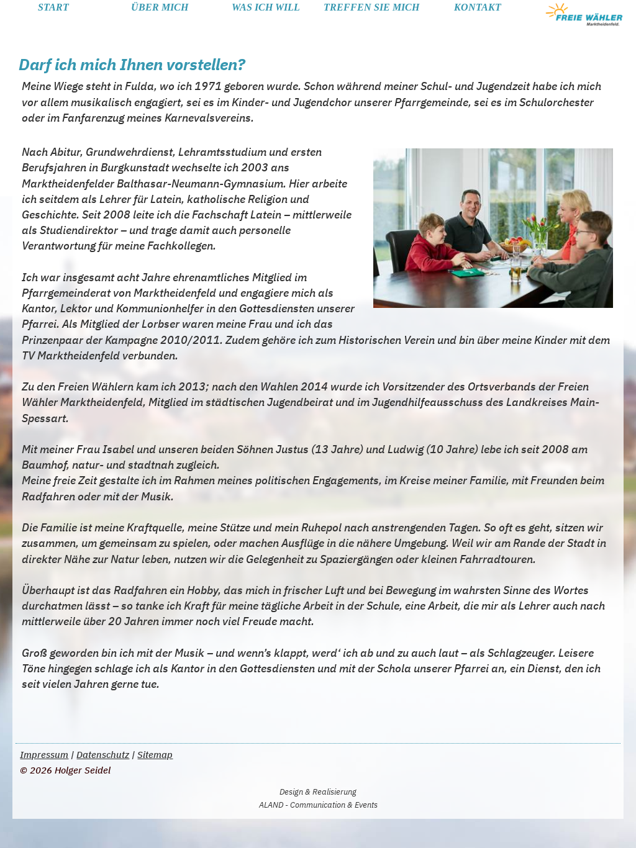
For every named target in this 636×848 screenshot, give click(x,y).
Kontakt (477, 7)
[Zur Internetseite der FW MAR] (583, 14)
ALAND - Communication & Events (318, 805)
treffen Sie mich (371, 7)
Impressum (44, 754)
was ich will (266, 7)
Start (53, 7)
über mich (159, 7)
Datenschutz (102, 754)
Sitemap (155, 754)
